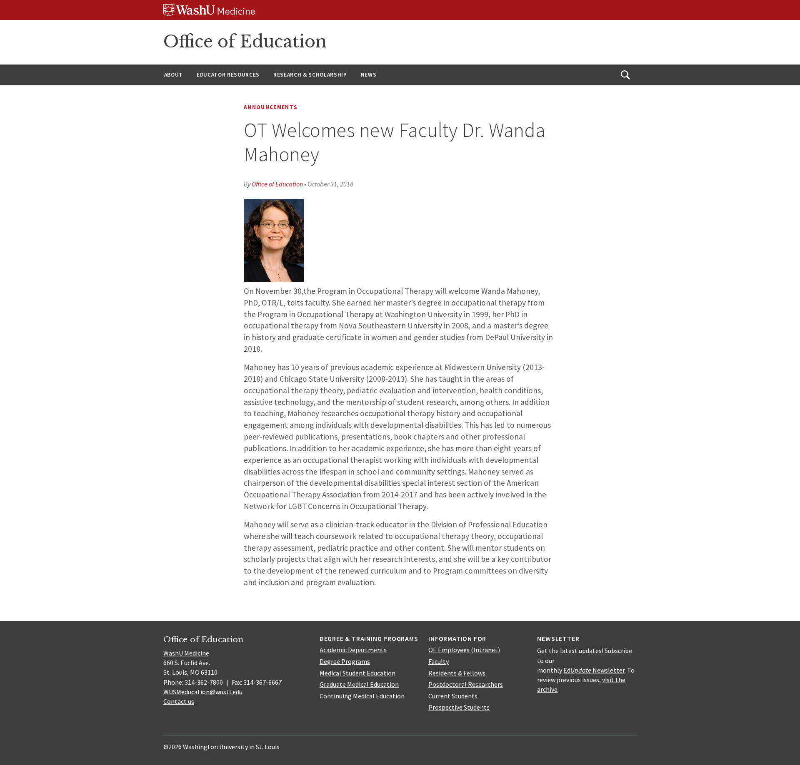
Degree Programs (345, 661)
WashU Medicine (186, 653)
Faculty (438, 661)
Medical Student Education (357, 673)
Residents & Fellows (456, 673)
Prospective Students (459, 707)
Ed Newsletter (594, 670)
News (369, 74)
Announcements (271, 107)
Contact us (178, 701)
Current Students (453, 696)
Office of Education (245, 41)
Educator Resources (228, 74)
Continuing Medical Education (362, 696)
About (173, 74)
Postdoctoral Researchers (465, 684)
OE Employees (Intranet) (464, 650)
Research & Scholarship (310, 74)
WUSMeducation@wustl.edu (202, 692)
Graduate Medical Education (359, 684)
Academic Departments (353, 650)
